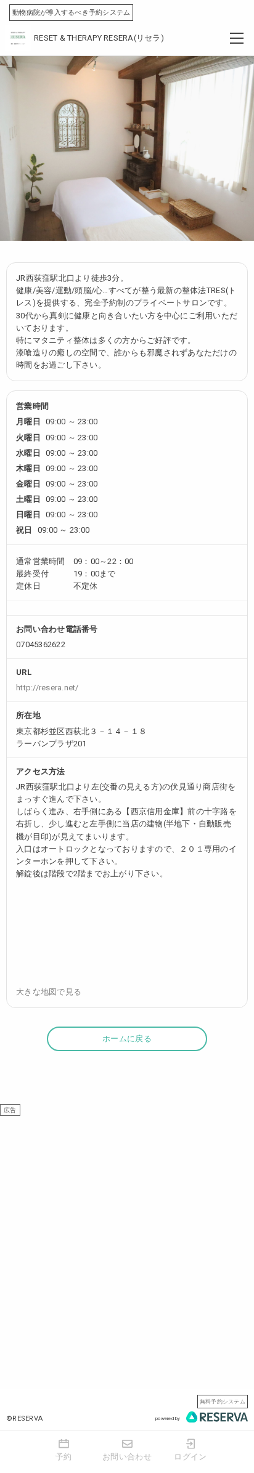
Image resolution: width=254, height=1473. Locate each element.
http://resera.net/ (47, 687)
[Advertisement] (127, 1243)
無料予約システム (222, 1401)
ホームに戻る (127, 1038)
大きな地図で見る (48, 991)
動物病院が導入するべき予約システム (71, 13)
